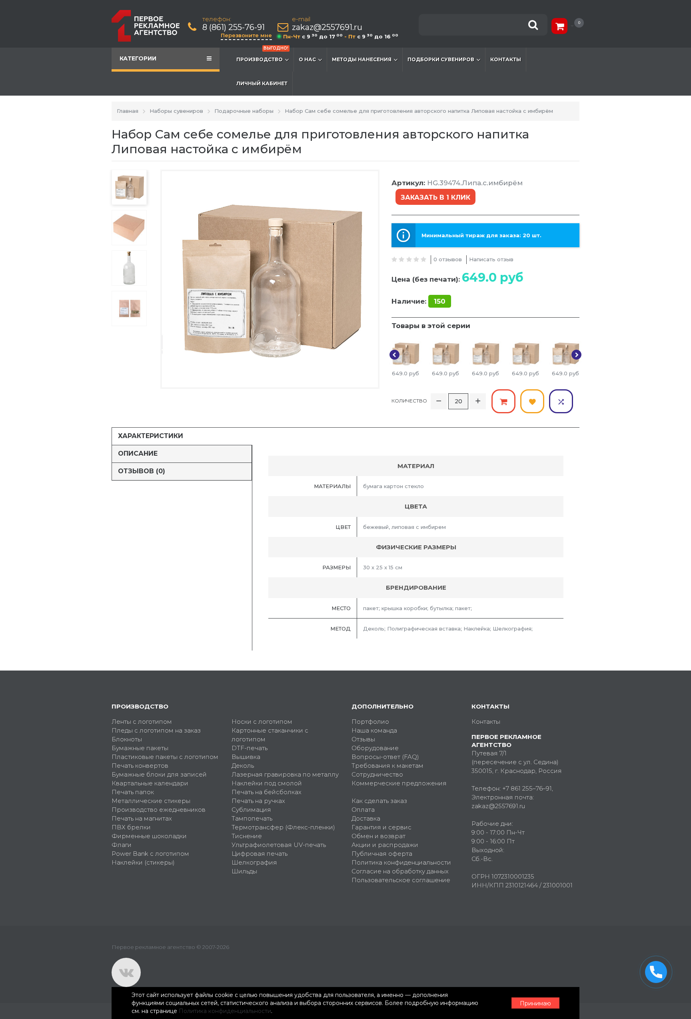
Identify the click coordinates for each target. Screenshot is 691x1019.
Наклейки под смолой (267, 783)
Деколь (243, 765)
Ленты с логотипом (142, 721)
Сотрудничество (377, 774)
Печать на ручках (258, 801)
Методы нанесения (361, 59)
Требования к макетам (387, 765)
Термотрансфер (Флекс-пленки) (283, 827)
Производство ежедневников (159, 809)
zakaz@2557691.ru (327, 27)
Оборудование (375, 748)
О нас (307, 59)
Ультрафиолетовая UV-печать (279, 845)
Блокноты (127, 739)
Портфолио (370, 721)
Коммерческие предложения (399, 783)
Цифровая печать (260, 853)
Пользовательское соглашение (400, 880)
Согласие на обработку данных (400, 871)
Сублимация (251, 809)
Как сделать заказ (379, 801)
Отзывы (363, 739)
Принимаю (535, 1003)
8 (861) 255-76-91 (233, 27)
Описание (138, 453)
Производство (262, 55)
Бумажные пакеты (140, 748)
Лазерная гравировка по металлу (285, 774)
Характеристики (150, 436)
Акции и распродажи (384, 845)
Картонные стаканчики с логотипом (270, 735)
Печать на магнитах (142, 818)
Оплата (363, 809)
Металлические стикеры (151, 801)
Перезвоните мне (246, 35)
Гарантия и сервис (381, 827)
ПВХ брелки (131, 827)
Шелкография (254, 862)
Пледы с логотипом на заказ (156, 730)
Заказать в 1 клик (435, 197)
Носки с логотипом (262, 721)
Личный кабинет (262, 83)
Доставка (365, 818)
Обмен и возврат (378, 836)
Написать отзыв (491, 259)
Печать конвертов (140, 765)
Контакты (505, 59)
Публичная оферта (381, 853)
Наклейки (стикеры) (143, 862)
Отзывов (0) (141, 471)
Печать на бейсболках (267, 792)
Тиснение (247, 836)
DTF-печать (250, 748)
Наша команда (374, 730)
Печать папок (133, 792)
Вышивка (246, 757)
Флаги (122, 845)
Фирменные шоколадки (149, 836)
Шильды (244, 871)
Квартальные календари (150, 783)
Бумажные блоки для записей (159, 774)
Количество (409, 401)
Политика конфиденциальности (401, 862)
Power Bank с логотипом (150, 853)
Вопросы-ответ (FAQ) (385, 757)
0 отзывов (447, 259)
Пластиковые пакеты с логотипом (165, 757)
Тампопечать (252, 818)
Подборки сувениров (440, 59)
